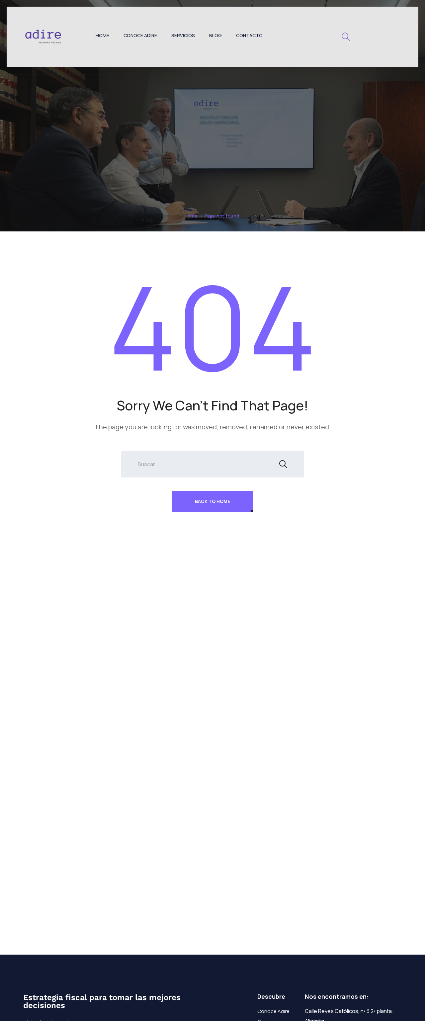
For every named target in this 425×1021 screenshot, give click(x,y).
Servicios (183, 35)
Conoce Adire (140, 35)
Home (102, 35)
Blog (215, 35)
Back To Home (212, 501)
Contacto (249, 35)
